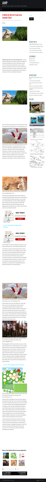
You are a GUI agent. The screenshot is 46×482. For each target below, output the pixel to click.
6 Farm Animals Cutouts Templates (35, 52)
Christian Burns (18, 20)
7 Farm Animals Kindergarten (34, 80)
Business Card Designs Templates (35, 95)
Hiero (38, 480)
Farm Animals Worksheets (34, 62)
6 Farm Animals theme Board (34, 48)
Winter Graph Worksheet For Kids (35, 44)
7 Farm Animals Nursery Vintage (35, 50)
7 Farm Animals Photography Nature (36, 46)
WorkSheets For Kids (33, 64)
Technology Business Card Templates (36, 93)
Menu (23, 9)
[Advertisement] (14, 50)
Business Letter (32, 60)
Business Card (32, 58)
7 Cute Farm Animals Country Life (22, 473)
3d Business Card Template (34, 91)
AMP (4, 3)
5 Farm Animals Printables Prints (7, 473)
